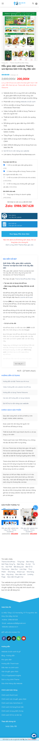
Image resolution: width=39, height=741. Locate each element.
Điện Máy (20, 564)
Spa (3, 574)
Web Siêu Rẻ (11, 726)
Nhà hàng (11, 572)
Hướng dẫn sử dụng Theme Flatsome (15, 392)
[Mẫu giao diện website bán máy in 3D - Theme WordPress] (10, 516)
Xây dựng (9, 574)
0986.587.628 (13, 620)
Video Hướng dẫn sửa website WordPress (17, 387)
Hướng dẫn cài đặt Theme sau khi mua (16, 381)
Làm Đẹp (23, 569)
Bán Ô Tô (29, 567)
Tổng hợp (20, 561)
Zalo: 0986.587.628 (19, 206)
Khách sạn (21, 572)
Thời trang (5, 569)
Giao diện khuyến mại (15, 577)
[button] (3, 3)
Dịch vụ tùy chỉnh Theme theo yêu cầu (19, 245)
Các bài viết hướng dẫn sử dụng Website (16, 398)
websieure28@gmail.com (16, 623)
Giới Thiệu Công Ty (8, 564)
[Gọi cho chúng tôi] (18, 638)
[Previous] (2, 542)
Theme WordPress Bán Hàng (19, 63)
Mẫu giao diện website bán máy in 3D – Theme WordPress (10, 529)
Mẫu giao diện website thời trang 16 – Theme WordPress (29, 529)
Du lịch (28, 564)
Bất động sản (19, 567)
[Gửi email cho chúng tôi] (14, 638)
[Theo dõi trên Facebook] (4, 638)
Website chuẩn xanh (28, 102)
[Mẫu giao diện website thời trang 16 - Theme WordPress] (29, 516)
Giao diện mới (20, 574)
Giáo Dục (14, 569)
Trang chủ (5, 63)
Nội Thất (9, 567)
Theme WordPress (8, 561)
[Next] (8, 542)
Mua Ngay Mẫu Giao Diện (19, 234)
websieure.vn (13, 627)
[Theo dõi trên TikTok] (9, 638)
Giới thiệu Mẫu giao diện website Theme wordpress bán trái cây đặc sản (18, 265)
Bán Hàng (30, 561)
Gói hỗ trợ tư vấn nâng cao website (16, 151)
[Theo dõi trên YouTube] (23, 638)
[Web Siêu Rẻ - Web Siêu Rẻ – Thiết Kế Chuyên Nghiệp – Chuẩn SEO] (19, 3)
